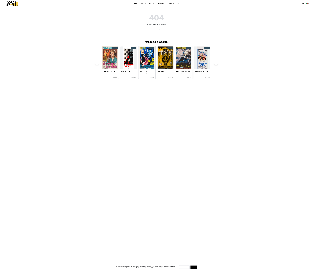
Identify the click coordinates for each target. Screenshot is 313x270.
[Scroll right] (216, 63)
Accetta (194, 267)
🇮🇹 (307, 3)
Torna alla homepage (156, 29)
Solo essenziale (184, 267)
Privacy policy (167, 268)
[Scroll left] (97, 63)
